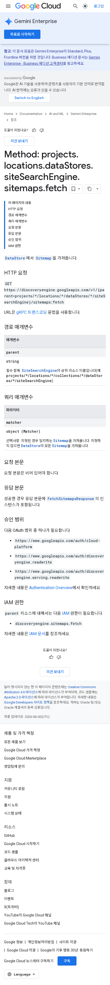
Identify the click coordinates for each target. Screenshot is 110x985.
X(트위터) (11, 907)
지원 (7, 797)
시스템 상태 (12, 813)
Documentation (31, 114)
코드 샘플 (11, 852)
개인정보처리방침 (41, 942)
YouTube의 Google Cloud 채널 (27, 915)
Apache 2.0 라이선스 (19, 697)
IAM (65, 613)
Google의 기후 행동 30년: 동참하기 (66, 950)
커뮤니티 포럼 (14, 789)
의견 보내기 (19, 141)
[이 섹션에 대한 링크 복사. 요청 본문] (29, 463)
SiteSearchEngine (39, 370)
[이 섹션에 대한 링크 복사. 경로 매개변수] (38, 327)
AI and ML (56, 114)
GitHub (9, 836)
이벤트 (9, 899)
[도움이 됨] (34, 130)
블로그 (9, 891)
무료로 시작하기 (22, 34)
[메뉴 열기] (8, 6)
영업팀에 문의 (14, 766)
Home (8, 114)
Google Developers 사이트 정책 (27, 702)
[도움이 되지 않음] (42, 130)
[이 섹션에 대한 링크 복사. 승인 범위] (29, 520)
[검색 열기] (75, 6)
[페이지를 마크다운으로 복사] (89, 189)
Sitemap (43, 258)
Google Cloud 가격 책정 (22, 750)
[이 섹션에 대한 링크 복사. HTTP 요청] (32, 273)
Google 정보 (13, 942)
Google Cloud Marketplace (25, 758)
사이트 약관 (67, 942)
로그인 (99, 6)
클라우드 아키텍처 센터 (21, 860)
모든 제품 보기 (15, 742)
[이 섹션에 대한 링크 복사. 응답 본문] (29, 488)
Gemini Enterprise (35, 21)
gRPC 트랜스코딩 (31, 312)
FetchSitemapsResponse (71, 498)
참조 (14, 120)
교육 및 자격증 (15, 868)
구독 (67, 961)
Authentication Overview (50, 587)
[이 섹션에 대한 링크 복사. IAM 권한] (29, 603)
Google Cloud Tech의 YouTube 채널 (32, 923)
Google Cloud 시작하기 (21, 844)
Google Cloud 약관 (21, 950)
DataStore (15, 258)
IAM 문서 (37, 633)
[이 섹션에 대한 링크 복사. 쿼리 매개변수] (38, 398)
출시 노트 (11, 805)
